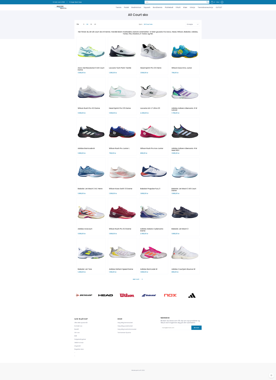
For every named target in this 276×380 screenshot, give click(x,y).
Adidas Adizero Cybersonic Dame (151, 230)
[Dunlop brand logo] (84, 295)
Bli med (196, 328)
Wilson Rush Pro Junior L (119, 148)
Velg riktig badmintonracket (127, 329)
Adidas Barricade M (86, 148)
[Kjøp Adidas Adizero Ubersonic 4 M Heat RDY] (185, 131)
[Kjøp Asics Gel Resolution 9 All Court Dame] (91, 51)
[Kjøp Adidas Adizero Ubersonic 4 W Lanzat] (185, 91)
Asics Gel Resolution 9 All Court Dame (91, 69)
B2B (75, 336)
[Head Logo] (105, 295)
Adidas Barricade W (148, 269)
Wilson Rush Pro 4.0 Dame (89, 108)
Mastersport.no (136, 370)
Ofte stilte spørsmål (80, 323)
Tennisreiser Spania (124, 332)
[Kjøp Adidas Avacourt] (91, 212)
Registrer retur (79, 349)
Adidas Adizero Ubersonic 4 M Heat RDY (184, 149)
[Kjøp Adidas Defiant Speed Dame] (122, 252)
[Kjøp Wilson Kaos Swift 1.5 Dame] (122, 172)
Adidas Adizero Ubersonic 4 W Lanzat (184, 109)
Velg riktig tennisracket (125, 323)
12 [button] (83, 24)
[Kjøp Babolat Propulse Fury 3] (153, 172)
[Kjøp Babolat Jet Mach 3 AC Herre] (91, 172)
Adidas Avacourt (85, 229)
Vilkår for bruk (78, 342)
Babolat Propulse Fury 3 (150, 188)
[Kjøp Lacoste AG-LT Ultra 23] (153, 91)
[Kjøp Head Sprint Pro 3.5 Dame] (122, 91)
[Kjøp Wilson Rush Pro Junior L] (122, 131)
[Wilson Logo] (127, 295)
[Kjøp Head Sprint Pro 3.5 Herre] (153, 51)
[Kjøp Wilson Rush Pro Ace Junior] (153, 131)
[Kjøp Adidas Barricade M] (91, 131)
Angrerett (77, 346)
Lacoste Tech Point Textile (120, 68)
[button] (215, 2)
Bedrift (76, 329)
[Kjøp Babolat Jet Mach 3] (185, 212)
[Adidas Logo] (192, 295)
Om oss (77, 332)
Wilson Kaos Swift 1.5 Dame (120, 188)
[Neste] (142, 279)
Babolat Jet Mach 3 (180, 229)
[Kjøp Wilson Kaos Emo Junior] (185, 51)
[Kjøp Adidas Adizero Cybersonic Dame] (153, 212)
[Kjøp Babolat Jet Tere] (91, 252)
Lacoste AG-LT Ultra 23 (150, 108)
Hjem (140, 24)
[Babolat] (148, 295)
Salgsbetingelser (80, 339)
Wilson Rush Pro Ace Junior (151, 148)
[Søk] (207, 2)
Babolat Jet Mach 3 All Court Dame (184, 189)
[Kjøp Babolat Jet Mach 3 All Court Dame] (185, 172)
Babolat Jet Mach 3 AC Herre (90, 188)
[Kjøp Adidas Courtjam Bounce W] (185, 252)
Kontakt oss (78, 326)
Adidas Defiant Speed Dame (121, 269)
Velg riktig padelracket (125, 326)
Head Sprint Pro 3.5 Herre (150, 68)
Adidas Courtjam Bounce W (183, 269)
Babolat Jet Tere (85, 269)
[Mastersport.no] (60, 7)
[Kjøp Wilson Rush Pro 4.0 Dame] (91, 91)
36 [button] (91, 24)
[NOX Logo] (170, 295)
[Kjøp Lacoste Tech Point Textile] (122, 51)
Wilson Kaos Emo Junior (182, 68)
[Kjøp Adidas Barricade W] (153, 252)
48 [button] (95, 24)
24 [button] (87, 24)
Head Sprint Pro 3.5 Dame (120, 108)
